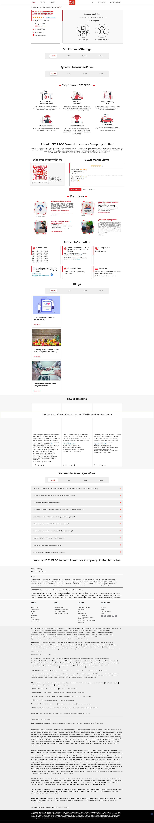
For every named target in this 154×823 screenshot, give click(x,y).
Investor (33, 611)
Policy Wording (64, 696)
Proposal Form (55, 696)
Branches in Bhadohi (53, 597)
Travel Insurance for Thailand (38, 667)
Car (69, 290)
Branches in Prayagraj (61, 593)
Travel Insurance (46, 658)
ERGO (49, 719)
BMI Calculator (115, 649)
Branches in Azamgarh (105, 593)
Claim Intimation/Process (84, 607)
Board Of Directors (35, 607)
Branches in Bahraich (43, 595)
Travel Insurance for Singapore (69, 665)
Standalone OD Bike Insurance (38, 635)
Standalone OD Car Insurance (80, 630)
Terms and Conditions (59, 611)
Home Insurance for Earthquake (54, 675)
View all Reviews (50, 18)
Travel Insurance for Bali (95, 661)
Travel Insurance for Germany (67, 663)
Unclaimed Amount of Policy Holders (86, 620)
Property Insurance (79, 675)
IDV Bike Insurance (99, 637)
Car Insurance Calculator (102, 628)
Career (32, 617)
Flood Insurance (89, 675)
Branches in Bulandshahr (105, 597)
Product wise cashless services (66, 700)
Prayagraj (54, 7)
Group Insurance (100, 683)
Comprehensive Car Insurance (73, 628)
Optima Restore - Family (96, 647)
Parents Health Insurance (76, 642)
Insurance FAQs (51, 708)
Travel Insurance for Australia (81, 661)
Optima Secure (47, 647)
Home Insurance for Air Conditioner (39, 673)
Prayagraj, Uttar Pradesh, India (40, 276)
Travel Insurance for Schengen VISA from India (61, 661)
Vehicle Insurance (51, 635)
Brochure (41, 696)
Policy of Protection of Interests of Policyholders (86, 617)
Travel (85, 290)
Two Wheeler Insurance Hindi (71, 713)
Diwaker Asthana (54, 689)
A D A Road (34, 572)
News (102, 613)
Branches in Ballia (56, 595)
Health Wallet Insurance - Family (69, 647)
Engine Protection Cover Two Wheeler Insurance (42, 639)
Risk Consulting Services (37, 685)
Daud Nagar (42, 572)
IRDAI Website (76, 708)
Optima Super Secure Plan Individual (83, 649)
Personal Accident (61, 645)
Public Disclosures (35, 621)
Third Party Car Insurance (88, 628)
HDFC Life (53, 723)
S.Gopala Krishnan (72, 689)
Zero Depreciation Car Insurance (39, 630)
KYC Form (79, 696)
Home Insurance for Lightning (90, 673)
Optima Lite (106, 647)
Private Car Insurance (71, 692)
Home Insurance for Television (80, 671)
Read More (37, 325)
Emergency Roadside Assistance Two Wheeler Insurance (79, 637)
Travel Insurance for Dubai (37, 663)
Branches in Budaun (90, 597)
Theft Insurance (48, 677)
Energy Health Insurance (111, 645)
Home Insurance (62, 704)
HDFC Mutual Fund (70, 723)
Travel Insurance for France (52, 663)
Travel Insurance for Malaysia (38, 665)
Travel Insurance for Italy (97, 663)
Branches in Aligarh (47, 593)
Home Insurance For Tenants (49, 671)
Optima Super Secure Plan (67, 649)
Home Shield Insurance (111, 675)
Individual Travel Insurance (58, 658)
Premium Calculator (50, 645)
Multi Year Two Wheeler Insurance (82, 635)
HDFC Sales (79, 723)
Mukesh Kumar (62, 689)
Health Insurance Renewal (107, 642)
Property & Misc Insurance (111, 683)
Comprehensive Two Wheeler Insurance (67, 632)
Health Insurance (47, 692)
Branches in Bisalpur (78, 597)
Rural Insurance (79, 683)
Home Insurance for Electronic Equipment (108, 673)
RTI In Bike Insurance (83, 639)
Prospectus (47, 696)
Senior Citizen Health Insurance (91, 642)
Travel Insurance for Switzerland (100, 665)
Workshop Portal (82, 613)
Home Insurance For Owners (64, 671)
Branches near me (36, 7)
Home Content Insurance (37, 677)
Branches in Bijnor (66, 597)
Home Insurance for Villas (90, 677)
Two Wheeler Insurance (36, 632)
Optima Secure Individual (37, 649)
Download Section (82, 609)
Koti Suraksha (56, 647)
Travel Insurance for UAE (66, 667)
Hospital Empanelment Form (50, 700)
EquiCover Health (35, 651)
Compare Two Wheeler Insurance (105, 632)
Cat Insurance (52, 655)
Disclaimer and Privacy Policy (61, 613)
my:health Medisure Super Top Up (102, 649)
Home (101, 290)
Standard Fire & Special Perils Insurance (64, 683)
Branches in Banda (82, 595)
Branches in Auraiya (91, 593)
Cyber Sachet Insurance (47, 683)
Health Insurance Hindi (45, 713)
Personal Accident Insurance (84, 704)
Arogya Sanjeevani (86, 645)
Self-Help (80, 611)
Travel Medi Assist (67, 708)
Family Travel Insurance (72, 658)
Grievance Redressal (106, 611)
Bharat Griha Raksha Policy (60, 677)
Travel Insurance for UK (79, 667)
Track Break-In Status (97, 635)
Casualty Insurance (89, 683)
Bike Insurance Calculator (50, 632)
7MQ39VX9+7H (36, 274)
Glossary (59, 708)
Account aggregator (41, 708)
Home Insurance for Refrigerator (73, 673)
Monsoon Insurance (99, 675)
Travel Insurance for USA (53, 667)
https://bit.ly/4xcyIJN (69, 444)
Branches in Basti (41, 597)
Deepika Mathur (44, 689)
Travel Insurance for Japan (111, 663)
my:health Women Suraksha (74, 645)
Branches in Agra (36, 593)
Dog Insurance (43, 655)
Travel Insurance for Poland (53, 665)
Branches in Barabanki (95, 595)
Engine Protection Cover (37, 637)
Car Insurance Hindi (57, 713)
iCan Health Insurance (98, 645)
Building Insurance (68, 675)
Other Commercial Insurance (62, 685)
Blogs (102, 609)
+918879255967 (39, 32)
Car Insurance (45, 628)
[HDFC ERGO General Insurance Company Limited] (72, 2)
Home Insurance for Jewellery (57, 673)
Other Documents (87, 696)
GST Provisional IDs (82, 615)
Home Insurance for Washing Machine (98, 671)
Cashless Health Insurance (37, 645)
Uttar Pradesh (46, 7)
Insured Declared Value (104, 630)
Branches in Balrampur (68, 595)
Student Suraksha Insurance (86, 658)
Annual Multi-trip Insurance (101, 658)
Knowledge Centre (85, 708)
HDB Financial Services (89, 723)
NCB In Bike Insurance (71, 639)
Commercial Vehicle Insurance (64, 635)
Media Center (34, 615)
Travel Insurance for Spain (84, 665)
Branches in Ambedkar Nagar (76, 593)
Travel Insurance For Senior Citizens (39, 661)
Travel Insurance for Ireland (82, 663)
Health (53, 290)
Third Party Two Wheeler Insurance (87, 632)
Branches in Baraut (108, 595)
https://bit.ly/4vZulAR (100, 444)
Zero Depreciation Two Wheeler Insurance (54, 637)
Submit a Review (75, 189)
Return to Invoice (93, 630)
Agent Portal (81, 622)
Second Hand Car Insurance (57, 628)
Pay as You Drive (108, 635)
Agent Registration (35, 619)
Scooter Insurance (60, 639)
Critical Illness (81, 692)
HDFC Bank (43, 719)
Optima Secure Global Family (52, 649)
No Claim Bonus (68, 630)
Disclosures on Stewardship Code (62, 609)
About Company (35, 609)
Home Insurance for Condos (75, 677)
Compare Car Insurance (115, 628)
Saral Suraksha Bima (83, 647)
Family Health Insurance (63, 642)
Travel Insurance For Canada (110, 661)
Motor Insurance (72, 704)
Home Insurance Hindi (84, 713)
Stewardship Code (58, 607)
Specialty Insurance (49, 685)
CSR (32, 613)
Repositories (94, 708)
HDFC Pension (99, 723)
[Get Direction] (51, 275)
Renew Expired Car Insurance (55, 630)
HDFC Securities (61, 723)
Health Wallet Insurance (37, 647)
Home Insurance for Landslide (38, 675)
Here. (42, 651)
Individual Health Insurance (48, 642)
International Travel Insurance (93, 667)
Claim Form (72, 696)
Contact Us (103, 607)
